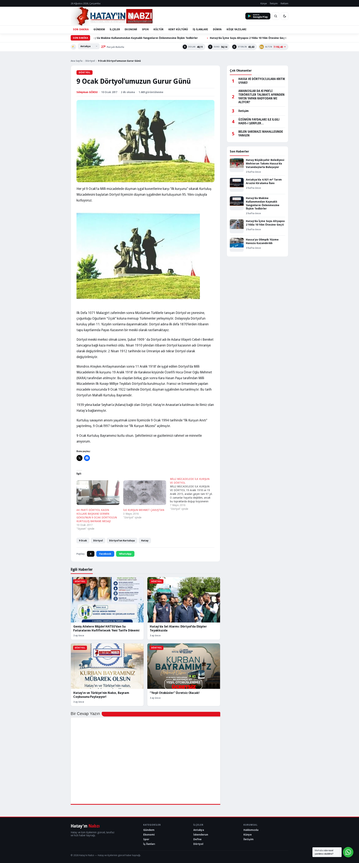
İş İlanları (149, 843)
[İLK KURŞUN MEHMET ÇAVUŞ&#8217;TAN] (144, 492)
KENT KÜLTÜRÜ (178, 29)
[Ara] (275, 16)
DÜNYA (217, 29)
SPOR (145, 29)
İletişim (274, 3)
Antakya (198, 829)
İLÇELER (115, 29)
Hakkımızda (250, 829)
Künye (263, 3)
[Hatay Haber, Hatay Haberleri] (112, 16)
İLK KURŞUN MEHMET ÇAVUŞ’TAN (143, 509)
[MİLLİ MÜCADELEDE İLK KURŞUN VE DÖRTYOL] (193, 494)
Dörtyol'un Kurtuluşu (122, 540)
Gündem (148, 829)
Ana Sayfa (76, 60)
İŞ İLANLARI (200, 29)
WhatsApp (125, 553)
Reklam (284, 3)
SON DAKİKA (81, 29)
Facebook (105, 553)
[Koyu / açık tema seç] (284, 16)
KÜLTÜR (159, 29)
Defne (197, 839)
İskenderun (200, 834)
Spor (146, 839)
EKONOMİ (131, 29)
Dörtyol (90, 60)
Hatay (144, 540)
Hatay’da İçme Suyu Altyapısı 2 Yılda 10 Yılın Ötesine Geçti (211, 37)
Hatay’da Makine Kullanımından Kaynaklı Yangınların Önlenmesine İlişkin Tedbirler (106, 37)
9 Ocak (83, 540)
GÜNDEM (99, 29)
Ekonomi (149, 834)
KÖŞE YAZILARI (237, 29)
